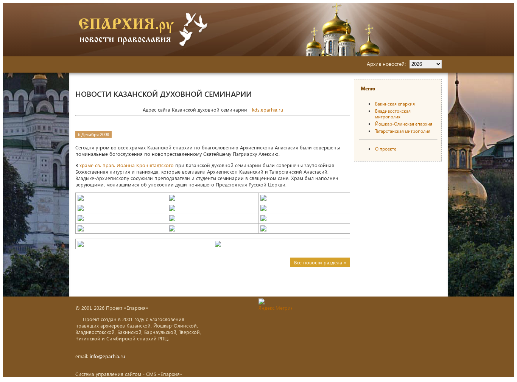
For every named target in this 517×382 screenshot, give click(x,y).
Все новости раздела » (320, 262)
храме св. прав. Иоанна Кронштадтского (126, 165)
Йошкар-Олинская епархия (403, 124)
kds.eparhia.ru (267, 109)
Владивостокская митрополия (393, 114)
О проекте (385, 149)
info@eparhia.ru (107, 356)
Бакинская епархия (395, 104)
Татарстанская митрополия (402, 131)
